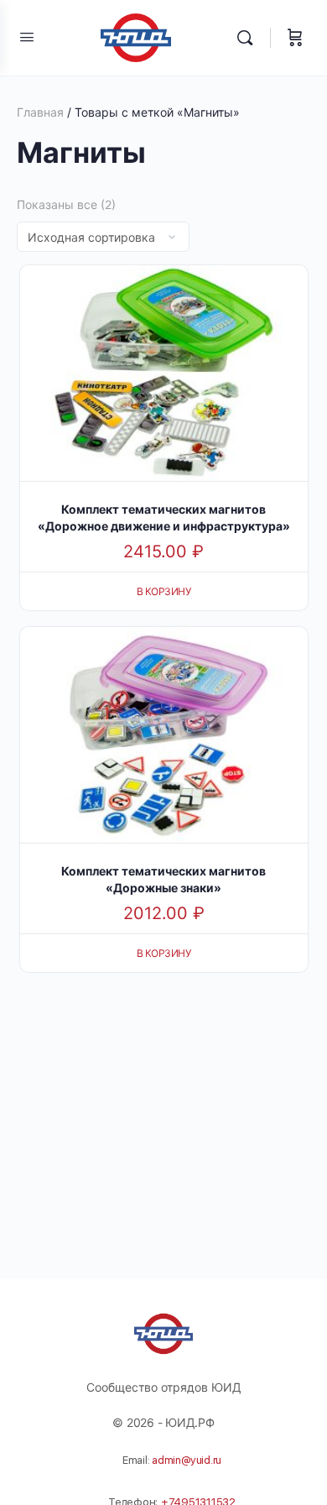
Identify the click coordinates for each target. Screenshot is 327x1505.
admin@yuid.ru (186, 1460)
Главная (40, 112)
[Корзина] (295, 38)
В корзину (164, 591)
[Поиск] (249, 38)
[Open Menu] (27, 37)
